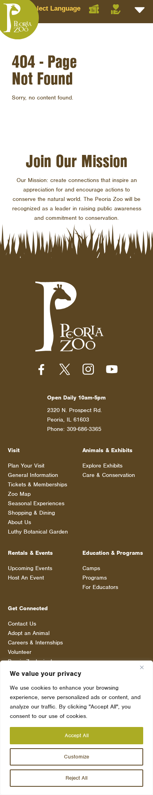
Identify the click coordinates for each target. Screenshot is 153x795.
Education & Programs (112, 552)
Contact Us (22, 623)
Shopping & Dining (31, 512)
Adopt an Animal (28, 633)
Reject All (76, 778)
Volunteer (19, 651)
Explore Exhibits (102, 465)
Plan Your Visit (26, 465)
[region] (76, 728)
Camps (91, 568)
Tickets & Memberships (37, 484)
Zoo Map (19, 493)
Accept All (77, 735)
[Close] (144, 667)
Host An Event (26, 577)
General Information (33, 474)
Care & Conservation (108, 474)
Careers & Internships (35, 642)
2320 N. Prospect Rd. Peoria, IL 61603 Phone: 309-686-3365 (74, 419)
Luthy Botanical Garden (38, 531)
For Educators (100, 587)
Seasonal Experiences (36, 503)
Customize (76, 756)
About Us (19, 522)
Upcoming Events (30, 568)
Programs (94, 577)
